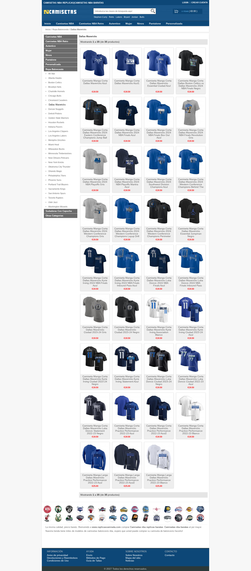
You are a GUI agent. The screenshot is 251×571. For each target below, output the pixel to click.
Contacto (170, 555)
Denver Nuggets (55, 109)
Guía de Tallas (94, 560)
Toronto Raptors (55, 198)
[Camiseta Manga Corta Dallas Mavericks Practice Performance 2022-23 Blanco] (191, 408)
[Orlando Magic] (113, 518)
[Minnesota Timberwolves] (69, 518)
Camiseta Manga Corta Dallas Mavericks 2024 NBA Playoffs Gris (95, 182)
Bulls (142, 17)
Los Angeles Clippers (57, 131)
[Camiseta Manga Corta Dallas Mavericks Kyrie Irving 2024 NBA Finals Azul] (95, 260)
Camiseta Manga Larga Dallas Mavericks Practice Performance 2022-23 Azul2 (127, 479)
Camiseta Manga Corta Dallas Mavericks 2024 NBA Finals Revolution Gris (190, 134)
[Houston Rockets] (157, 510)
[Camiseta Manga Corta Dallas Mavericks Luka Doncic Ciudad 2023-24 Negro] (159, 358)
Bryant (127, 17)
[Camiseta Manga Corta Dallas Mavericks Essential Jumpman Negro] (191, 210)
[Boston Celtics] (58, 510)
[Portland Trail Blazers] (146, 518)
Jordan (134, 17)
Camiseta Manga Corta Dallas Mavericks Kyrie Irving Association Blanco (158, 331)
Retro (111, 17)
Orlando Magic (54, 171)
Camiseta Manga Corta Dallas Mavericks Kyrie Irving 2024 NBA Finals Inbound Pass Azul (127, 281)
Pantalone (155, 23)
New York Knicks (55, 162)
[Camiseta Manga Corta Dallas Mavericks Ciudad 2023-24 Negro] (127, 309)
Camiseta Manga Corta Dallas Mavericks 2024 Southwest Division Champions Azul (158, 183)
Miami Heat (53, 144)
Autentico (114, 23)
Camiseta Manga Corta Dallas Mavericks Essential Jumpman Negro (190, 232)
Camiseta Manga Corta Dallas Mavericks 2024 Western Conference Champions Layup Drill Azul (127, 233)
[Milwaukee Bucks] (58, 518)
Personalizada (174, 23)
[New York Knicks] (91, 518)
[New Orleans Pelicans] (80, 518)
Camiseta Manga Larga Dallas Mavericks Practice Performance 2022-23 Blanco (159, 479)
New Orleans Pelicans (58, 158)
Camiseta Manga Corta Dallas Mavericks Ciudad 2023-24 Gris (95, 330)
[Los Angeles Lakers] (189, 510)
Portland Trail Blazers (57, 184)
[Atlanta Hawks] (47, 510)
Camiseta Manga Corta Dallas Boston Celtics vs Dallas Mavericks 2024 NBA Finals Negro (191, 84)
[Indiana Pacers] (167, 510)
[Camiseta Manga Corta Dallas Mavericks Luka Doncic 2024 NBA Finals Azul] (159, 260)
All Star (51, 73)
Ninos (140, 23)
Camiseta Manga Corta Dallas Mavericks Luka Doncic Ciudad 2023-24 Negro (159, 380)
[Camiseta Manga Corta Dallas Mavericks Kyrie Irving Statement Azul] (127, 358)
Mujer (129, 23)
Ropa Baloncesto (60, 29)
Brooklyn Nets (54, 87)
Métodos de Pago (95, 558)
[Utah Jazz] (189, 518)
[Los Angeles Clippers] (178, 510)
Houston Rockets (55, 122)
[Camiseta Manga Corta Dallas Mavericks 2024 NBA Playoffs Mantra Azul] (127, 161)
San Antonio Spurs (56, 193)
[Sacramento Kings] (157, 518)
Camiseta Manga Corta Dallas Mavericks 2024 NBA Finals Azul (127, 132)
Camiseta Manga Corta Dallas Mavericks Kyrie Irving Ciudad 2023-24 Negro (95, 380)
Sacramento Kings (56, 189)
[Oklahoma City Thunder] (102, 518)
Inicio (47, 23)
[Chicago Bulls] (91, 510)
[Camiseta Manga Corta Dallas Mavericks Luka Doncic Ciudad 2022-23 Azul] (191, 358)
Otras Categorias (54, 215)
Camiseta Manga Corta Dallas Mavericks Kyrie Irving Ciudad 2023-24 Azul (190, 331)
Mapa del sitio (133, 558)
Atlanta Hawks (54, 78)
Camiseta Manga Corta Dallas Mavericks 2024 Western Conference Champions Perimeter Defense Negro (158, 233)
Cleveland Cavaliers (57, 100)
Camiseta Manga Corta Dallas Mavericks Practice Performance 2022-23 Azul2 (158, 429)
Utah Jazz (52, 202)
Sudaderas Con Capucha (59, 211)
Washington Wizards (57, 207)
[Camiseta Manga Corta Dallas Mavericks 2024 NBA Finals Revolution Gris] (191, 112)
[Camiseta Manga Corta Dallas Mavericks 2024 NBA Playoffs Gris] (95, 161)
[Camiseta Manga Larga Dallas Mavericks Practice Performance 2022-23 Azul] (95, 457)
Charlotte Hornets (56, 91)
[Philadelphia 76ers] (124, 518)
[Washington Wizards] (200, 518)
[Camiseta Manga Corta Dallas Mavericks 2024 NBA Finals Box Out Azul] (159, 112)
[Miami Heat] (47, 518)
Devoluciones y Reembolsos (62, 558)
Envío (89, 555)
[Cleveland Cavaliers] (102, 510)
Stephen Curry (100, 17)
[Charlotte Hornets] (80, 510)
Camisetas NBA (65, 23)
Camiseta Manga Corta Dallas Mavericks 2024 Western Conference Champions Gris (95, 232)
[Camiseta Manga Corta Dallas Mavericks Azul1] (127, 63)
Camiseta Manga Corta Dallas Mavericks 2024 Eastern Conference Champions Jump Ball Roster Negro (95, 135)
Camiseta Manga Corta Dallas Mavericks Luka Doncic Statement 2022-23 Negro (95, 429)
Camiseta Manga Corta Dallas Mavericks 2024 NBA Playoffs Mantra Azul (127, 183)
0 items (185, 11)
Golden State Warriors (58, 118)
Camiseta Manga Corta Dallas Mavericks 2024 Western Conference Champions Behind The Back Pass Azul (191, 184)
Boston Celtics (54, 82)
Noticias (130, 560)
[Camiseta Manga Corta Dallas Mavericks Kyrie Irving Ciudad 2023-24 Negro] (95, 358)
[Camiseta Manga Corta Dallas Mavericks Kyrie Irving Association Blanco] (159, 309)
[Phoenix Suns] (135, 518)
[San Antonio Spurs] (167, 518)
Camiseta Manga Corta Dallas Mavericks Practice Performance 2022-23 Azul (127, 429)
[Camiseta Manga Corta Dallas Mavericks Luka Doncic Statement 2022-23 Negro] (95, 408)
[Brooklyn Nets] (69, 510)
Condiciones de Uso (58, 560)
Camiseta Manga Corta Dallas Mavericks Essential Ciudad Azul (158, 83)
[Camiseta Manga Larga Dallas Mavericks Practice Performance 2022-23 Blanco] (159, 457)
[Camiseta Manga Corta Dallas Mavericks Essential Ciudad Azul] (159, 63)
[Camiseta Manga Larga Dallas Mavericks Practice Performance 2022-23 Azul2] (127, 457)
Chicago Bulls (54, 96)
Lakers (119, 17)
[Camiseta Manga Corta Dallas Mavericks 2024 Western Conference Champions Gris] (95, 210)
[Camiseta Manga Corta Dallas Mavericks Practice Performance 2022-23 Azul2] (159, 408)
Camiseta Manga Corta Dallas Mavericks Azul (95, 82)
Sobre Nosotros (134, 555)
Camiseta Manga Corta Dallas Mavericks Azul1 (127, 82)
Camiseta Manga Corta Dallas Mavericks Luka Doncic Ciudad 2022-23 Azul (191, 380)
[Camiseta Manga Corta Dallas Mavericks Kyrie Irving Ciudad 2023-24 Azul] (191, 309)
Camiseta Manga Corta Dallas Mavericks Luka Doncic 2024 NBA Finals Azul (158, 281)
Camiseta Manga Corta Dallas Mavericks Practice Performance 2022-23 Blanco (190, 429)
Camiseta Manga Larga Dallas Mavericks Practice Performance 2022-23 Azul (95, 479)
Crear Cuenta (199, 2)
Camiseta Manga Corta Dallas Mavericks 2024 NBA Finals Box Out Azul (158, 134)
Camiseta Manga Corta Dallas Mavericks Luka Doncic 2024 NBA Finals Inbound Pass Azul (190, 282)
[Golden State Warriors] (146, 510)
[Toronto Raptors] (178, 518)
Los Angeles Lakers (57, 136)
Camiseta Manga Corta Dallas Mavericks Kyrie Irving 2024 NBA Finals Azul (95, 281)
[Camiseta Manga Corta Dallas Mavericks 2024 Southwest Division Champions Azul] (159, 161)
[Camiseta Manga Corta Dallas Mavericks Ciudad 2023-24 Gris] (95, 309)
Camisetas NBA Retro (91, 23)
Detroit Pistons (54, 113)
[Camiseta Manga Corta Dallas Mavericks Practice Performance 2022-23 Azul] (127, 408)
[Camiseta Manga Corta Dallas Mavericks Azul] (95, 63)
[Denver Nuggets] (124, 510)
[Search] (153, 11)
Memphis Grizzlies (56, 140)
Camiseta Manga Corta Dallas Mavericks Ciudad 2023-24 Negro (127, 330)
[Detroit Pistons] (135, 510)
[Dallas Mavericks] (113, 510)
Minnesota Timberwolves (59, 153)
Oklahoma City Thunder (58, 167)
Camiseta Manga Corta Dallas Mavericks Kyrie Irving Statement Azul (127, 379)
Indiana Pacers (54, 127)
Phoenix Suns (54, 180)
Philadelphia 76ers (56, 175)
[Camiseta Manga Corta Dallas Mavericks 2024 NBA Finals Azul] (127, 112)
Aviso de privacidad (57, 555)
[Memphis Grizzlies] (200, 510)
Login (185, 2)
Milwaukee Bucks (56, 149)
